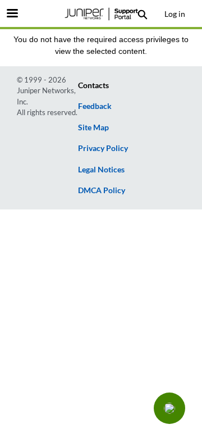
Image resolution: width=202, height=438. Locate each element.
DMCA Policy (101, 190)
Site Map (93, 127)
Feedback (95, 106)
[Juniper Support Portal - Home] (101, 14)
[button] (169, 408)
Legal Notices (101, 169)
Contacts (93, 85)
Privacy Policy (103, 148)
